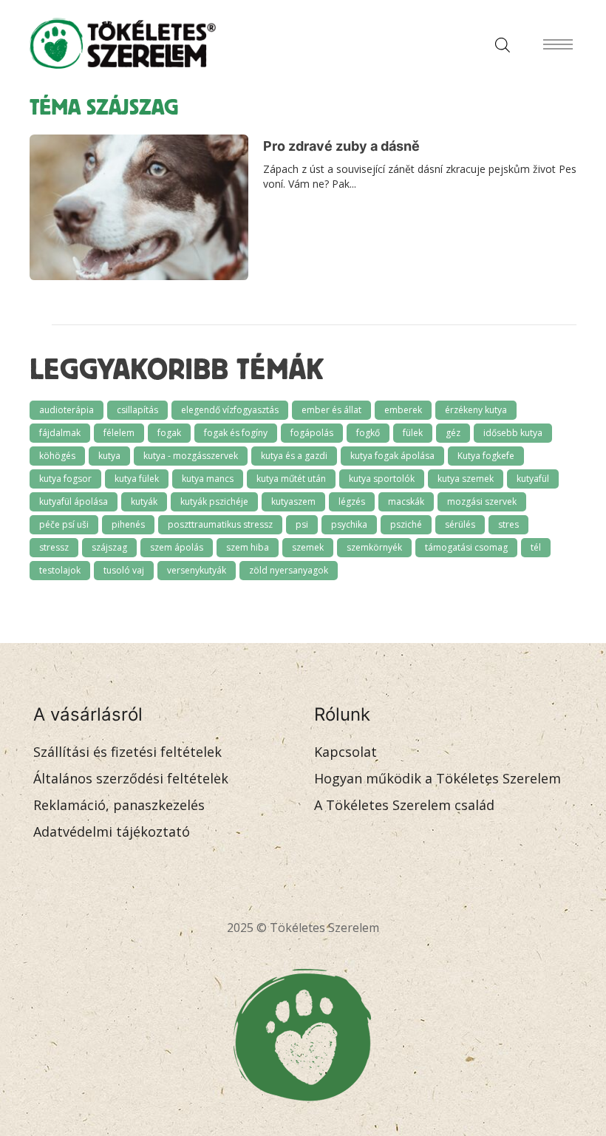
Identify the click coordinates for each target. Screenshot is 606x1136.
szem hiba (247, 547)
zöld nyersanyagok (288, 570)
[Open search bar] (502, 43)
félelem (119, 432)
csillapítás (137, 410)
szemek (308, 547)
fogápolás (311, 432)
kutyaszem (293, 501)
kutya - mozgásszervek (190, 455)
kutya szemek (466, 478)
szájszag (109, 547)
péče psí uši (64, 524)
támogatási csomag (466, 547)
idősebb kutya (512, 432)
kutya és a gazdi (294, 455)
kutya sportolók (382, 478)
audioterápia (66, 410)
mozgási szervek (482, 501)
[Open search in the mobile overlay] (499, 43)
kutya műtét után (291, 478)
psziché (406, 524)
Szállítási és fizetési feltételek (127, 752)
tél (536, 547)
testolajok (60, 570)
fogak (169, 432)
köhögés (57, 455)
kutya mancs (208, 478)
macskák (406, 501)
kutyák (144, 501)
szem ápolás (176, 547)
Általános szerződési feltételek (130, 778)
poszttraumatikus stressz (220, 524)
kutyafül (533, 478)
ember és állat (331, 410)
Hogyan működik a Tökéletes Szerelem (437, 778)
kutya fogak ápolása (392, 455)
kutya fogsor (65, 478)
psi (302, 524)
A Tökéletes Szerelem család (404, 805)
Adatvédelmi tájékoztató (111, 831)
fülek (413, 432)
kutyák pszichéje (214, 501)
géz (453, 432)
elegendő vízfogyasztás (230, 410)
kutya (109, 455)
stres (508, 524)
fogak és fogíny (236, 432)
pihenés (128, 524)
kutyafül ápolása (73, 501)
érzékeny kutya (476, 410)
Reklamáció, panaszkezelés (119, 805)
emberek (403, 410)
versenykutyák (196, 570)
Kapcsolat (345, 752)
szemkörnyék (374, 547)
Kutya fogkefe (485, 455)
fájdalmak (60, 432)
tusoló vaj (123, 570)
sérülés (460, 524)
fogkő (368, 432)
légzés (351, 501)
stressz (54, 547)
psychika (349, 524)
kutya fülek (137, 478)
